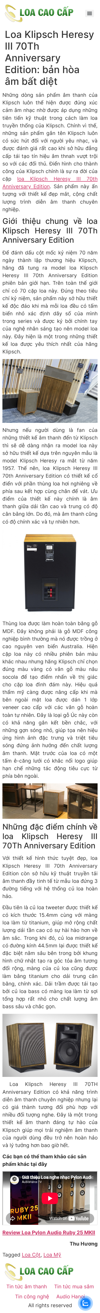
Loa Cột (31, 1255)
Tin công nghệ (32, 1296)
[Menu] (89, 13)
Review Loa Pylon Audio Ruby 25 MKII (48, 1232)
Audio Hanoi (70, 1296)
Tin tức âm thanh (26, 1286)
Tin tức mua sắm (74, 1286)
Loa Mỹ (52, 1255)
